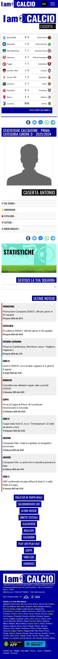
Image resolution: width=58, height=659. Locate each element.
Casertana (43, 77)
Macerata (12, 621)
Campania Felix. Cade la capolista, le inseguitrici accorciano (27, 445)
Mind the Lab (8, 592)
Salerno (12, 633)
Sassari (19, 633)
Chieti (39, 611)
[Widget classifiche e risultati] (34, 643)
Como (44, 611)
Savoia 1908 (11, 77)
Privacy (33, 650)
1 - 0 (27, 70)
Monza (9, 97)
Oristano (49, 623)
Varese (5, 638)
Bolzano (48, 606)
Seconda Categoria (12, 341)
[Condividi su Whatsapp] (47, 122)
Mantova (20, 621)
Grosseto (39, 616)
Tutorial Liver (8, 650)
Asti (46, 604)
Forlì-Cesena (8, 616)
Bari (4, 606)
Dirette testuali (29, 517)
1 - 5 (27, 43)
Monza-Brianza (21, 623)
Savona (25, 633)
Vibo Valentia (37, 638)
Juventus (10, 103)
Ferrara (37, 613)
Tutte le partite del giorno (39, 110)
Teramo (6, 635)
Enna (26, 613)
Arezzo (35, 604)
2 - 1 (27, 83)
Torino (44, 83)
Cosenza (50, 611)
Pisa (12, 628)
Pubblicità (47, 650)
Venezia (16, 638)
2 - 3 (27, 96)
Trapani (23, 635)
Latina (26, 618)
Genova (25, 616)
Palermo (13, 626)
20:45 (26, 103)
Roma (46, 630)
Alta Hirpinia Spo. (13, 50)
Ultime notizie (29, 511)
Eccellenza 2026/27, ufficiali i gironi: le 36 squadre (28, 330)
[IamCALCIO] (29, 579)
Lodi (48, 618)
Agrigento (6, 604)
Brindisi (12, 609)
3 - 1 (27, 57)
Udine (47, 635)
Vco (10, 638)
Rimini (41, 630)
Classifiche (28, 524)
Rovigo (5, 633)
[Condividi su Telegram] (53, 122)
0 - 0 (27, 37)
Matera (39, 621)
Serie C (6, 476)
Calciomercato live (29, 504)
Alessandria (15, 604)
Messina (46, 621)
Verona (28, 638)
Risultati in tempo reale (28, 497)
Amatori (7, 438)
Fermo (31, 613)
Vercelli (22, 638)
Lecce (32, 618)
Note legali (25, 650)
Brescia (6, 609)
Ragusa (45, 628)
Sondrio (45, 633)
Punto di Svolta (41, 44)
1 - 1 (27, 50)
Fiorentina (10, 90)
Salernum (10, 57)
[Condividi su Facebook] (29, 122)
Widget (16, 650)
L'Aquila (12, 618)
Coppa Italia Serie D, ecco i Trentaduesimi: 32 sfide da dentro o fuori (28, 425)
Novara (36, 623)
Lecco (37, 618)
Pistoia (17, 628)
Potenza (33, 628)
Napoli (30, 623)
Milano (5, 623)
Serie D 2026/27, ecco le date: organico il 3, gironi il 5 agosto (28, 367)
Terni (11, 635)
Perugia (31, 626)
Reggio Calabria (17, 630)
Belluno (13, 606)
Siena (31, 633)
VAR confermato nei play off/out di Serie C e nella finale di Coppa (27, 483)
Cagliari (19, 609)
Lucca (5, 621)
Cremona (6, 613)
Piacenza (6, 628)
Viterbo (52, 638)
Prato (39, 628)
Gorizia (32, 616)
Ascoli (41, 604)
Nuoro (42, 623)
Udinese (44, 97)
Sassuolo (10, 83)
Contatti (6, 653)
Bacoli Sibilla (11, 37)
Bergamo (29, 606)
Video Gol (29, 557)
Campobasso (8, 611)
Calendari (28, 537)
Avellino (51, 604)
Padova (6, 626)
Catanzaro (32, 611)
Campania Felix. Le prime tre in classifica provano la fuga (29, 464)
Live (44, 3)
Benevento (21, 606)
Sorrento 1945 (12, 70)
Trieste (41, 635)
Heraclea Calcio (41, 50)
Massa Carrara (30, 621)
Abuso (39, 650)
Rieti (36, 630)
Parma (44, 103)
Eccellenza (8, 325)
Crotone (44, 70)
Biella (35, 606)
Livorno (43, 618)
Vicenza (46, 638)
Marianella (11, 44)
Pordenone (25, 628)
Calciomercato (28, 609)
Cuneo (20, 613)
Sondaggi (28, 564)
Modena (12, 623)
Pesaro (37, 626)
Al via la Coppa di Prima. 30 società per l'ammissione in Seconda (22, 406)
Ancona (24, 604)
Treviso (35, 635)
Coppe (6, 399)
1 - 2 (27, 77)
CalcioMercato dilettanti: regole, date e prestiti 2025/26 (25, 387)
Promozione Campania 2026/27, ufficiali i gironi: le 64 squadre (28, 313)
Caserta (17, 611)
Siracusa (37, 633)
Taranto (51, 633)
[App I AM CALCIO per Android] (13, 643)
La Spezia (19, 618)
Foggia (9, 64)
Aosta (30, 604)
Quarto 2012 (42, 37)
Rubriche (7, 380)
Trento (28, 635)
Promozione (8, 306)
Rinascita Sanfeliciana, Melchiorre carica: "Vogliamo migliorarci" (29, 348)
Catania (24, 611)
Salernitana (42, 64)
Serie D (6, 361)
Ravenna (6, 630)
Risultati (29, 531)
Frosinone (43, 90)
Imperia (46, 616)
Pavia (25, 626)
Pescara (44, 626)
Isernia (5, 618)
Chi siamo (14, 653)
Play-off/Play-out (29, 544)
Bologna (41, 606)
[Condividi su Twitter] (35, 122)
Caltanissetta (39, 609)
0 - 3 (27, 90)
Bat (8, 606)
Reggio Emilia (29, 630)
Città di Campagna (40, 57)
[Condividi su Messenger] (41, 122)
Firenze (44, 613)
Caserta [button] (47, 26)
